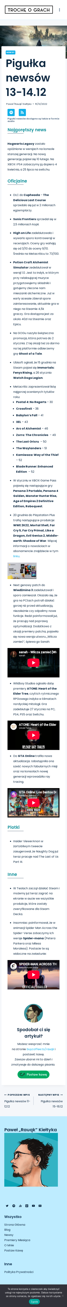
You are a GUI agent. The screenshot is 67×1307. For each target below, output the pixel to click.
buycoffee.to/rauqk (40, 1049)
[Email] (40, 1206)
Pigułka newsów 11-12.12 (17, 1101)
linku (16, 556)
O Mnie (9, 1245)
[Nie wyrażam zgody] (62, 1296)
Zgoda (34, 1301)
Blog (7, 1230)
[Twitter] (7, 1206)
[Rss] (22, 112)
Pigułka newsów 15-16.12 (50, 1101)
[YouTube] (33, 1206)
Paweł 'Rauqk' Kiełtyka (18, 103)
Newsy (10, 52)
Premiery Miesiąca (17, 1240)
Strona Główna (14, 1225)
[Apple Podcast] (27, 1206)
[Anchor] (20, 1206)
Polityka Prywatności (18, 1272)
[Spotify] (14, 1206)
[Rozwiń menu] (59, 10)
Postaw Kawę (13, 1250)
